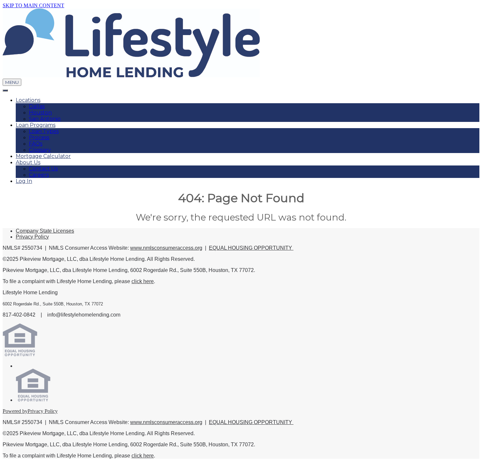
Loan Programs (35, 125)
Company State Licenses (45, 231)
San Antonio (45, 119)
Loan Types (44, 131)
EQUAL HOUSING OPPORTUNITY (251, 248)
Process (39, 137)
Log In (24, 181)
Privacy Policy (32, 237)
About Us (28, 162)
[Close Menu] (5, 90)
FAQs (35, 144)
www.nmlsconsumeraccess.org (166, 248)
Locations (28, 100)
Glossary (40, 150)
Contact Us (43, 168)
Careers (39, 175)
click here (142, 281)
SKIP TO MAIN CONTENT (33, 5)
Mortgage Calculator (43, 156)
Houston (40, 112)
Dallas (37, 106)
